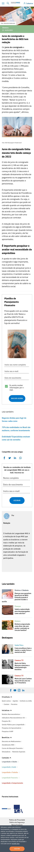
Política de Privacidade (17, 820)
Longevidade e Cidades (9, 762)
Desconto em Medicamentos (11, 741)
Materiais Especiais (18, 752)
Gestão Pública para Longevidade (13, 725)
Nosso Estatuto (17, 825)
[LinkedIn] (23, 690)
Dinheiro (5, 28)
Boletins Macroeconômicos (11, 714)
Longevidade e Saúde (9, 767)
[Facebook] (11, 690)
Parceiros (14, 704)
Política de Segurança (17, 822)
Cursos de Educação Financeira (12, 748)
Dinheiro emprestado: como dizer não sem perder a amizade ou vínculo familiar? (22, 627)
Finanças (18, 606)
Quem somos (6, 701)
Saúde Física (19, 645)
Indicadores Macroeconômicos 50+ (13, 718)
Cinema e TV (19, 660)
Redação (6, 523)
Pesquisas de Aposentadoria (11, 728)
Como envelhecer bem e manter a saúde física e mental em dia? (23, 650)
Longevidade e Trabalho (10, 772)
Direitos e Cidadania (22, 590)
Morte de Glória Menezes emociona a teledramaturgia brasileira (22, 666)
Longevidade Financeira (10, 778)
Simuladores (6, 752)
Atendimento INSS (8, 745)
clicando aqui (15, 843)
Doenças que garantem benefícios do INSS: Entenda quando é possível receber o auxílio (16, 597)
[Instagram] (19, 690)
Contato (6, 704)
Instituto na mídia (26, 701)
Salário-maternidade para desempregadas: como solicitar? (22, 611)
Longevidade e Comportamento (12, 783)
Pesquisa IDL (6, 721)
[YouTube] (15, 690)
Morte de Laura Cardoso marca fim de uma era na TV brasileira (23, 681)
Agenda (15, 701)
